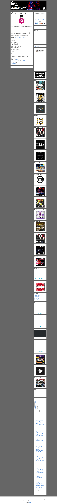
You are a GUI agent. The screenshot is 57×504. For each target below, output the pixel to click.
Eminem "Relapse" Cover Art (39, 450)
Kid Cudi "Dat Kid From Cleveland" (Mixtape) (38, 451)
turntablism (27, 60)
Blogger (30, 502)
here (14, 57)
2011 (36, 407)
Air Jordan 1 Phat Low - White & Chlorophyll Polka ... (40, 424)
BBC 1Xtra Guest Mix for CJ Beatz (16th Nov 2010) (40, 337)
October (37, 412)
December (37, 410)
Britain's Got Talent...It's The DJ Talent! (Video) (39, 440)
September (37, 413)
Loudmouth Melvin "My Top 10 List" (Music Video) (39, 429)
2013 (36, 405)
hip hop (24, 60)
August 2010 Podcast (37, 295)
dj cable (19, 60)
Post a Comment (14, 63)
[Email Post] (20, 59)
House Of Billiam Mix (36, 294)
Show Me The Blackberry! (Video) (40, 457)
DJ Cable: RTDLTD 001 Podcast (40, 421)
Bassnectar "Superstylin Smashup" (39, 437)
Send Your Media (37, 46)
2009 (36, 409)
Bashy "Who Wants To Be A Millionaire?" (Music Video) (39, 420)
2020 (36, 400)
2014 (36, 404)
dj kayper (22, 60)
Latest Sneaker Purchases (39, 432)
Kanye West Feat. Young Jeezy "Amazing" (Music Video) (39, 446)
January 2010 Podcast (37, 299)
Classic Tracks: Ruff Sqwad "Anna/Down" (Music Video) (39, 487)
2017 (36, 402)
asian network (14, 60)
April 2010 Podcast (36, 297)
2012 (36, 406)
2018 (36, 401)
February (37, 491)
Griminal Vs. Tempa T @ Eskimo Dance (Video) (40, 472)
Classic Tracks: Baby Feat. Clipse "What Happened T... (40, 431)
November (37, 411)
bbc (16, 60)
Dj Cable (35, 338)
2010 (36, 408)
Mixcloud (41, 313)
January (37, 492)
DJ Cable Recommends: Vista (39, 447)
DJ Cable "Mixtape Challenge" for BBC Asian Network (20, 37)
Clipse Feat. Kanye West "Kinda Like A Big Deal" (40, 454)
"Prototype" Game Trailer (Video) (40, 469)
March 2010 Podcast (36, 298)
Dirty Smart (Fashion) (38, 464)
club (17, 60)
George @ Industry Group (41, 19)
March (37, 490)
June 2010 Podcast (36, 296)
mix (25, 60)
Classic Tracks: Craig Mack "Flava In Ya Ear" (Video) (40, 443)
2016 (36, 403)
